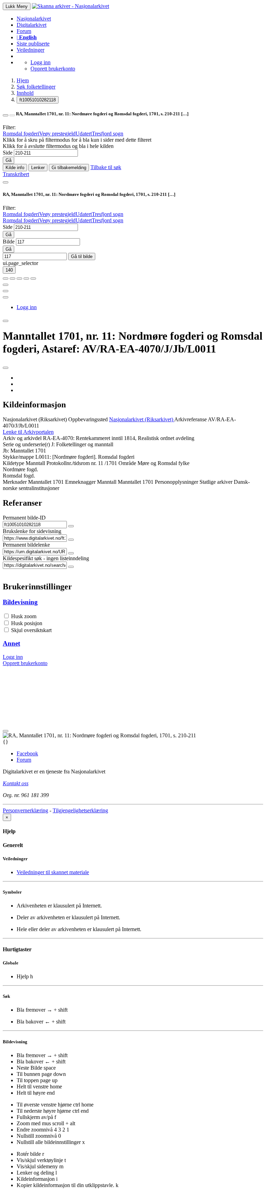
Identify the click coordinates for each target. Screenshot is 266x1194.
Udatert (84, 133)
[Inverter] (26, 278)
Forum (24, 31)
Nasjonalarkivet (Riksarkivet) (35, 419)
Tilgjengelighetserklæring (80, 810)
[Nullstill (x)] (33, 278)
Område (127, 463)
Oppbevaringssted (88, 419)
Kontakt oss (15, 783)
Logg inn (40, 62)
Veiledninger (30, 50)
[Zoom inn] (5, 278)
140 (9, 270)
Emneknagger (80, 482)
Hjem (23, 80)
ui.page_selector (20, 263)
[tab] (133, 602)
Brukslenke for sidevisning (32, 531)
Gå (8, 160)
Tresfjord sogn (107, 133)
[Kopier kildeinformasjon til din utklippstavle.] (5, 291)
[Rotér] (19, 278)
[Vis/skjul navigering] (5, 182)
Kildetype (13, 463)
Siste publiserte (33, 44)
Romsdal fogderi (21, 133)
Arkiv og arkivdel (22, 438)
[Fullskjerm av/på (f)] (5, 285)
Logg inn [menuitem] (27, 307)
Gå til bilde (81, 256)
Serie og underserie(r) (26, 444)
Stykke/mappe (18, 457)
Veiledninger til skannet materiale (53, 872)
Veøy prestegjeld (57, 133)
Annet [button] (11, 643)
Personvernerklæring (25, 810)
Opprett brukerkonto (52, 69)
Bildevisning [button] (20, 602)
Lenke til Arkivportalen (28, 432)
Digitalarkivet (31, 25)
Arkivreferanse (190, 419)
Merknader (15, 482)
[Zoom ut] (12, 278)
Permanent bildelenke (26, 545)
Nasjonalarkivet (34, 19)
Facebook (27, 753)
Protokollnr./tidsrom (68, 463)
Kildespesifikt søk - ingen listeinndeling (46, 558)
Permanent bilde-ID (24, 518)
